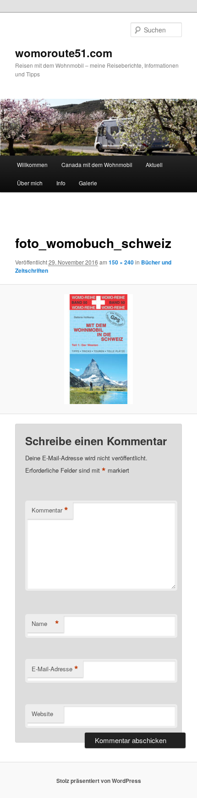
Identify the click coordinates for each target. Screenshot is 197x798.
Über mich (30, 183)
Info (61, 183)
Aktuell (154, 164)
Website (42, 713)
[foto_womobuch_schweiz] (98, 349)
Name (45, 623)
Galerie (88, 183)
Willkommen (32, 164)
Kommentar (50, 510)
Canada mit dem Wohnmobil (96, 164)
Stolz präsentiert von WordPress (98, 780)
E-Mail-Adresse (55, 669)
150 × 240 (121, 262)
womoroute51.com (63, 52)
